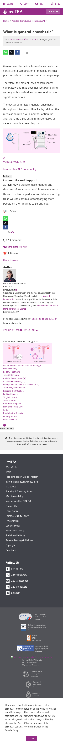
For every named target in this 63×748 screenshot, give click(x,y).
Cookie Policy (11, 730)
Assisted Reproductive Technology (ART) (29, 21)
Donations (11, 550)
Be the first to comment (16, 246)
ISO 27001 (11, 486)
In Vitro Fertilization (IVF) (14, 381)
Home (6, 21)
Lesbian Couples (10, 394)
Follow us (7, 176)
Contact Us (11, 506)
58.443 (9, 3)
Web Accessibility (14, 496)
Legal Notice (12, 511)
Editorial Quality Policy (17, 516)
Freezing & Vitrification (13, 391)
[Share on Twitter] (11, 52)
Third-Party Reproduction (14, 387)
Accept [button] (31, 738)
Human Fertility (10, 368)
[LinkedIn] (36, 330)
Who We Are (12, 467)
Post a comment (7, 428)
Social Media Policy (15, 535)
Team (8, 472)
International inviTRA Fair (19, 501)
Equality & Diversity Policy (19, 491)
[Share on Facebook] (17, 52)
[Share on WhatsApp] (5, 52)
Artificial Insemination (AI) (14, 378)
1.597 (26, 3)
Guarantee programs (12, 403)
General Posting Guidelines (19, 540)
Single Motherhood (11, 397)
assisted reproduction (44, 319)
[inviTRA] (13, 11)
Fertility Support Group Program (22, 477)
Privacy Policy (12, 521)
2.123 (42, 3)
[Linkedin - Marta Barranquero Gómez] (16, 289)
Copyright (11, 545)
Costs (5, 410)
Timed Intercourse (11, 375)
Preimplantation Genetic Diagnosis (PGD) (21, 384)
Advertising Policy (15, 530)
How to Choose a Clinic (13, 406)
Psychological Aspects (13, 413)
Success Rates (9, 400)
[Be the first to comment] (56, 57)
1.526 (57, 3)
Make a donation (10, 260)
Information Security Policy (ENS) (22, 481)
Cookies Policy (13, 525)
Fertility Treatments (11, 371)
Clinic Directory (10, 419)
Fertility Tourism (10, 416)
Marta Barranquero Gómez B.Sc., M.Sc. (23, 39)
